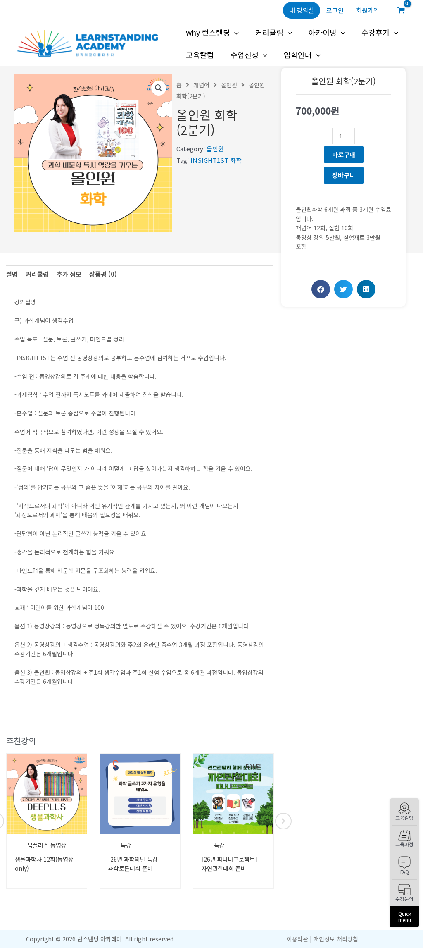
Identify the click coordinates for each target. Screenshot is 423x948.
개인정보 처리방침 (336, 939)
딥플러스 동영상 (47, 845)
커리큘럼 (269, 32)
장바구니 (343, 175)
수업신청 (245, 54)
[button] (320, 289)
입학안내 (298, 54)
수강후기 (375, 32)
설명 (12, 274)
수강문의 (404, 898)
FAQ (404, 871)
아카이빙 (323, 32)
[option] (46, 821)
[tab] (12, 274)
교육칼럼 (404, 817)
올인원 (229, 85)
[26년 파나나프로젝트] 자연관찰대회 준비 (229, 863)
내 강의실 (301, 10)
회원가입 (367, 10)
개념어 (201, 85)
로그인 (335, 10)
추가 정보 (69, 274)
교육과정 (404, 844)
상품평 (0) (103, 274)
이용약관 (297, 939)
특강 (126, 845)
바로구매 (343, 154)
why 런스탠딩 (208, 32)
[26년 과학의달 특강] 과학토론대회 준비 (134, 863)
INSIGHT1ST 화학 (216, 160)
